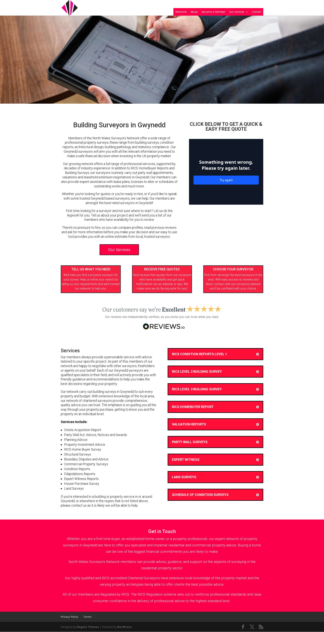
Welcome (181, 12)
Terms (87, 616)
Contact (256, 12)
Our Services (236, 12)
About (194, 12)
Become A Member (213, 12)
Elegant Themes (87, 627)
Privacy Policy (69, 616)
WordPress (124, 627)
